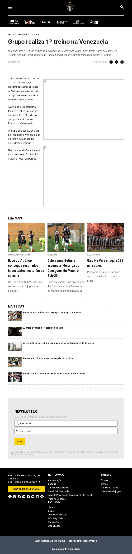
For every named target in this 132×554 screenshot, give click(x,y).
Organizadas (53, 526)
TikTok (19, 497)
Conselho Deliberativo (58, 487)
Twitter (116, 62)
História (51, 507)
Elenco (104, 484)
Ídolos (50, 511)
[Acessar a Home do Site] (70, 7)
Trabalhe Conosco (56, 499)
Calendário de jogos (111, 491)
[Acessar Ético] (94, 21)
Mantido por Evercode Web (66, 549)
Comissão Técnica (110, 487)
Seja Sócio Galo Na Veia (26, 489)
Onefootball (42, 497)
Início (11, 34)
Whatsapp (122, 62)
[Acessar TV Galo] (46, 21)
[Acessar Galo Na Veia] (29, 21)
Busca (122, 7)
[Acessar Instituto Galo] (62, 21)
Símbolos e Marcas (56, 514)
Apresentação (54, 480)
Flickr (33, 497)
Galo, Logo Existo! (56, 518)
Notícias (22, 34)
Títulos (104, 480)
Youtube (24, 497)
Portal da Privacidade (58, 491)
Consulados (53, 522)
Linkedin (37, 497)
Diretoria (51, 484)
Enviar (19, 441)
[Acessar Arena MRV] (13, 21)
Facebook (111, 62)
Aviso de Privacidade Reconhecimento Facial (69, 495)
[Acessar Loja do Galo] (78, 21)
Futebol (35, 34)
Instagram (14, 497)
